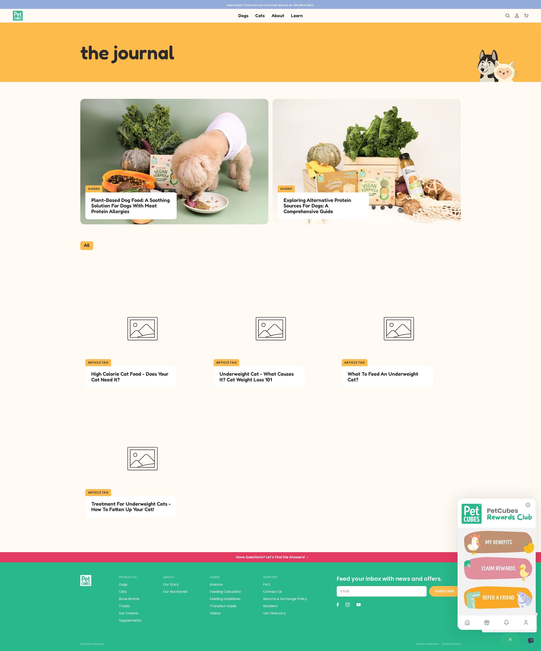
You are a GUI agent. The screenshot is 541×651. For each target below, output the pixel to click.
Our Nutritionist (175, 591)
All (87, 245)
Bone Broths (129, 598)
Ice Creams (128, 613)
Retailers (270, 606)
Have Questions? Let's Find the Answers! (270, 557)
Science (216, 584)
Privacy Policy (451, 644)
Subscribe (445, 591)
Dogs (123, 584)
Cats (123, 591)
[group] (270, 4)
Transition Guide (223, 606)
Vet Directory (274, 613)
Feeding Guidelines (225, 598)
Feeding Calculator (225, 591)
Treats (124, 606)
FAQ (266, 584)
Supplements (130, 620)
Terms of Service (427, 644)
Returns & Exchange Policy (285, 598)
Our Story (171, 584)
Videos (215, 613)
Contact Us (272, 591)
